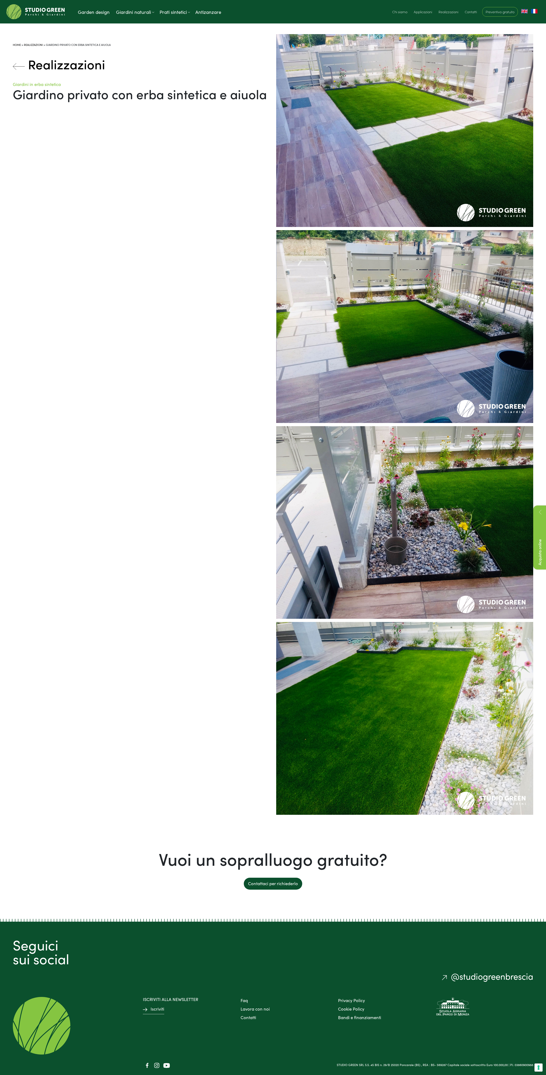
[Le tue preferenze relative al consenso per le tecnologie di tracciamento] (538, 1067)
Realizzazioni (448, 11)
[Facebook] (147, 1065)
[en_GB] (524, 10)
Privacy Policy (351, 1000)
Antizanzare (208, 12)
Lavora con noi (255, 1009)
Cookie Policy (351, 1009)
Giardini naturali (133, 12)
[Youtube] (166, 1065)
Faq (244, 1000)
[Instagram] (156, 1065)
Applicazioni (423, 11)
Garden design (94, 12)
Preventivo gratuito (500, 11)
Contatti (471, 11)
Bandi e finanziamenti (359, 1017)
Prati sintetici (173, 12)
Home (17, 45)
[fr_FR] (534, 10)
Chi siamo (399, 11)
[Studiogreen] (35, 11)
